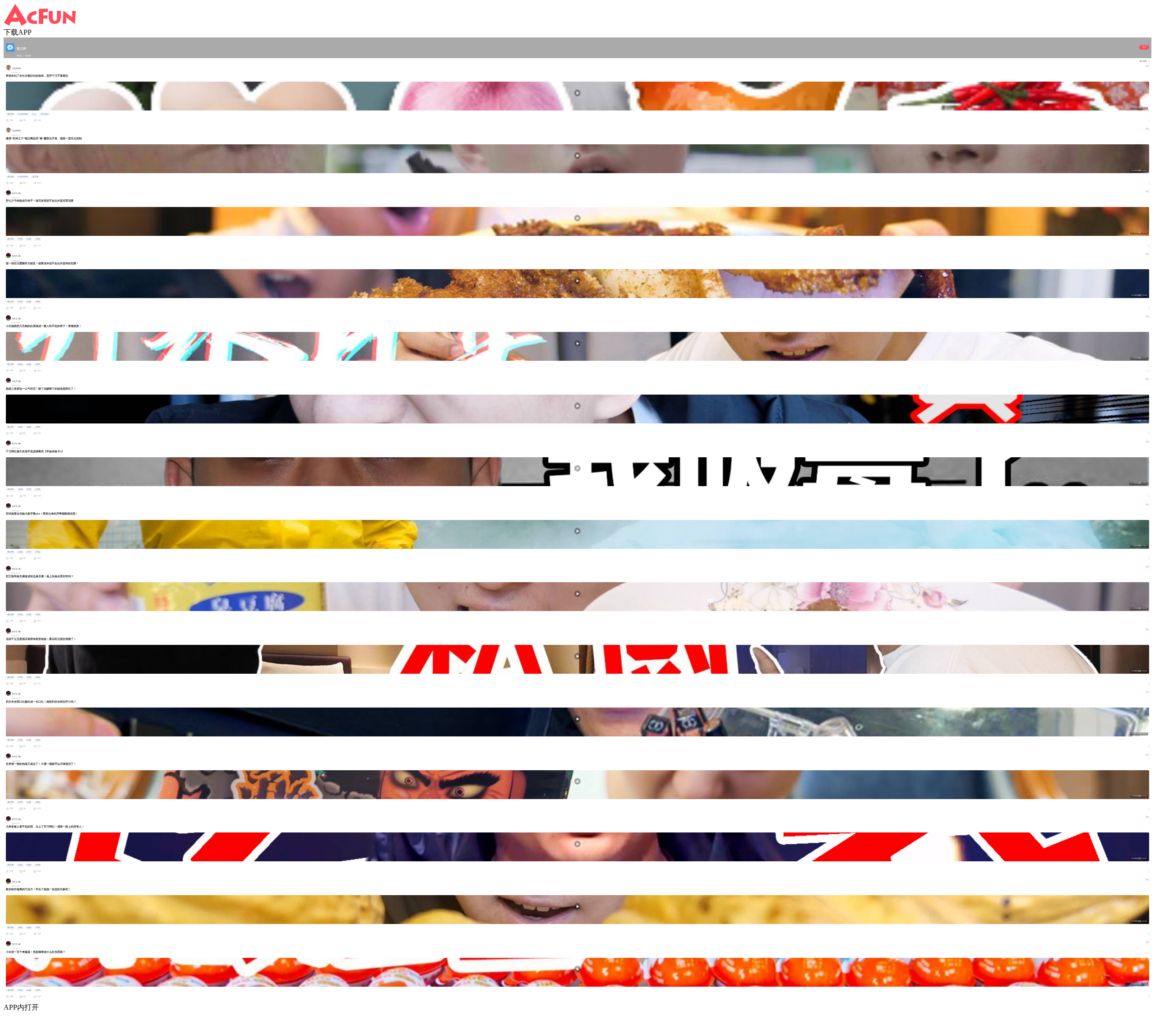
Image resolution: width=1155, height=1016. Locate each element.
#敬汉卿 (10, 114)
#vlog (34, 114)
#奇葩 (38, 239)
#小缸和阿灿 (23, 114)
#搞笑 (29, 239)
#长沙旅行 (45, 114)
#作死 (20, 239)
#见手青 (35, 177)
